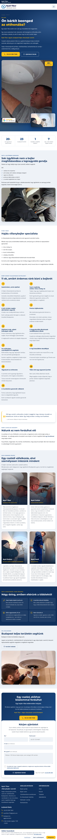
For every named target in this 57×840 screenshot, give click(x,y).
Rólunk (41, 791)
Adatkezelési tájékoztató (13, 768)
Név (5, 736)
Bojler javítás (23, 789)
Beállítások (27, 837)
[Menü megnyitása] (54, 6)
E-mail (9, 743)
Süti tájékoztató (37, 834)
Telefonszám (32, 736)
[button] (9, 120)
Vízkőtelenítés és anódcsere (28, 794)
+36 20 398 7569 (49, 772)
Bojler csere (23, 791)
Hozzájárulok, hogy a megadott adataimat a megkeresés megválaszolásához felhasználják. (29, 767)
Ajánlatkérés (42, 797)
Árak (40, 789)
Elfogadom (51, 837)
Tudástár (41, 794)
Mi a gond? (10, 751)
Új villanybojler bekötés (26, 797)
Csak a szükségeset (38, 837)
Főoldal (3, 14)
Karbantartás (24, 802)
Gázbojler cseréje (25, 800)
